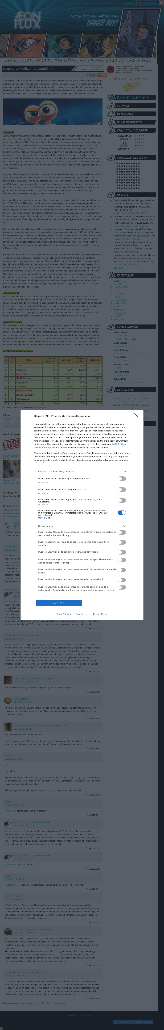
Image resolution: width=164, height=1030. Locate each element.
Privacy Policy (100, 614)
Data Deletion (64, 614)
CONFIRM (59, 603)
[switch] (122, 478)
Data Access (82, 614)
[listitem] (82, 471)
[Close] (137, 416)
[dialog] (82, 515)
